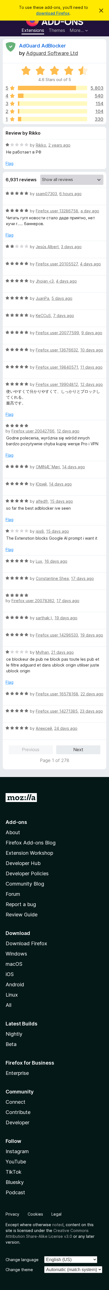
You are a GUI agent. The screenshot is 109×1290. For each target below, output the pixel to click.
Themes (57, 30)
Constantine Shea (52, 578)
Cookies (35, 1214)
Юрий (41, 484)
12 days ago (91, 384)
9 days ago (91, 332)
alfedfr (42, 501)
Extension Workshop (29, 853)
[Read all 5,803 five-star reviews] (52, 88)
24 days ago (65, 728)
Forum (13, 894)
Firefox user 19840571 (57, 367)
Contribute (18, 1112)
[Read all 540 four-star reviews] (52, 96)
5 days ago (61, 298)
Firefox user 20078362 (32, 600)
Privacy (12, 1214)
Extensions (33, 30)
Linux (12, 995)
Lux (39, 561)
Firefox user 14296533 (57, 635)
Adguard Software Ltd (52, 53)
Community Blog (25, 884)
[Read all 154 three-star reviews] (52, 103)
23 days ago (91, 711)
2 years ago (59, 145)
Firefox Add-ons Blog (31, 843)
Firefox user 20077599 (57, 332)
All (8, 1005)
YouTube (16, 1162)
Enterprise (17, 1073)
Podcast (15, 1192)
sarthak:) (44, 617)
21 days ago (62, 652)
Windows (16, 954)
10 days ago (91, 350)
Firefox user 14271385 (57, 711)
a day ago (89, 210)
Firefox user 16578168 (57, 693)
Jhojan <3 (45, 281)
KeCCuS (43, 315)
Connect (15, 1102)
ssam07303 (46, 193)
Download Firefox (26, 943)
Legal (56, 1214)
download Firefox (53, 13)
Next (78, 749)
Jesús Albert (47, 246)
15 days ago (61, 501)
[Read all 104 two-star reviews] (52, 111)
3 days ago (71, 246)
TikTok (14, 1172)
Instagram (17, 1151)
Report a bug (21, 904)
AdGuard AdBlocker (42, 46)
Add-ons (16, 822)
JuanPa (42, 298)
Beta (11, 1044)
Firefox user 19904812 (57, 384)
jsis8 (40, 531)
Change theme (19, 1269)
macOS (14, 964)
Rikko (41, 145)
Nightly (14, 1034)
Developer (17, 1122)
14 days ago (73, 466)
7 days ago (63, 315)
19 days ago (65, 617)
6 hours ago (70, 193)
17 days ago (82, 578)
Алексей (44, 728)
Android (15, 984)
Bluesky (15, 1182)
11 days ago (91, 367)
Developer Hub (23, 863)
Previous (30, 749)
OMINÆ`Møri (48, 466)
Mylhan (42, 652)
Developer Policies (27, 873)
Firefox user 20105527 (57, 263)
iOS (10, 974)
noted (57, 1224)
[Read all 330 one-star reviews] (52, 119)
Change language (22, 1259)
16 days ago (55, 561)
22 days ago (91, 693)
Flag (9, 163)
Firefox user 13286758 (57, 210)
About (13, 832)
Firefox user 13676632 (57, 350)
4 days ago (90, 263)
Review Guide (21, 914)
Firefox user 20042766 (32, 431)
